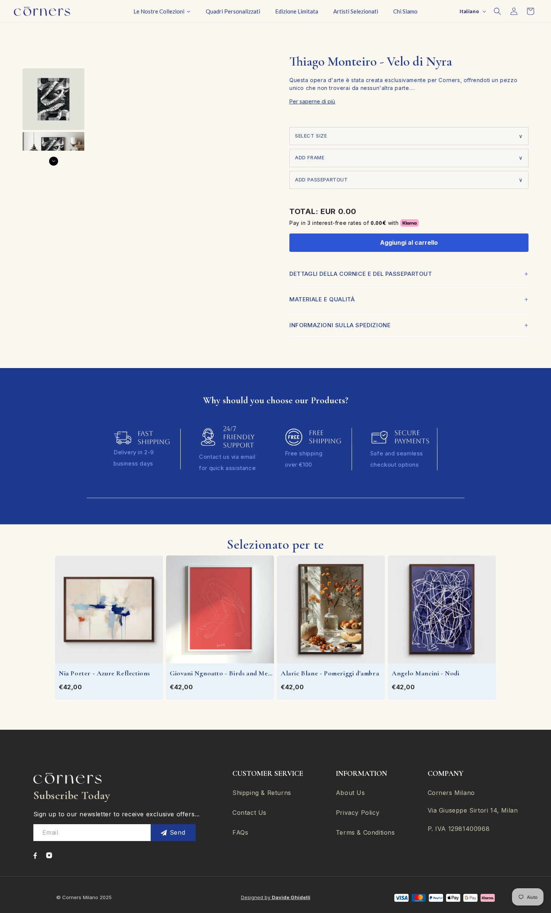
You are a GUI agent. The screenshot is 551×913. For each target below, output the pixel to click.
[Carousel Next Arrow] (53, 161)
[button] (497, 11)
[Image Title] (35, 855)
